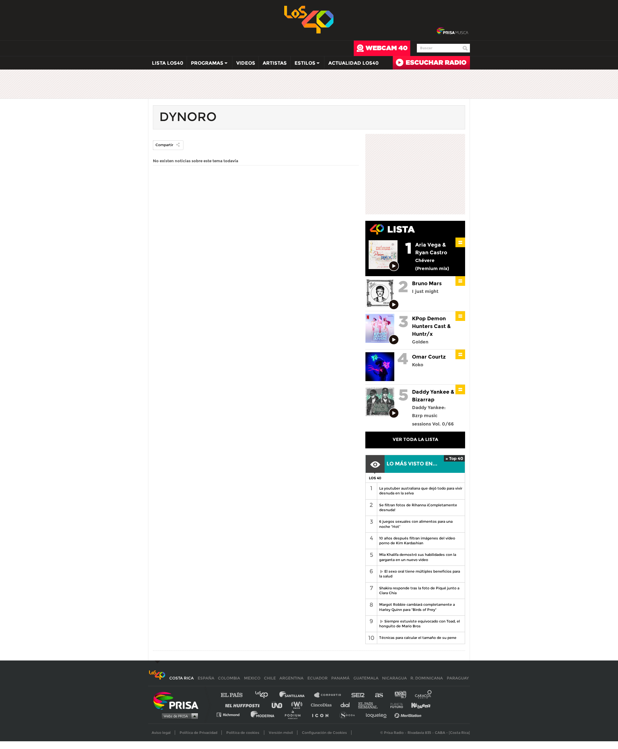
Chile (270, 678)
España (206, 678)
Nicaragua (394, 678)
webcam (382, 48)
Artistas (275, 63)
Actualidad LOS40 (353, 63)
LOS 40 (375, 478)
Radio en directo (431, 63)
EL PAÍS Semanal (371, 705)
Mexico (252, 678)
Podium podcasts (295, 714)
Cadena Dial (347, 705)
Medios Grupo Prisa (178, 716)
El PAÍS (235, 695)
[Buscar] (465, 48)
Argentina (291, 678)
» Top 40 (454, 458)
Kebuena (418, 705)
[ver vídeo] (394, 266)
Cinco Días (322, 705)
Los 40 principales (266, 695)
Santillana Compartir (330, 695)
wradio (298, 705)
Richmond (231, 714)
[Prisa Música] (452, 31)
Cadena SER (358, 695)
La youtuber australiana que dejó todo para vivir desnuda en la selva (420, 490)
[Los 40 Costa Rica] (157, 678)
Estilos (303, 64)
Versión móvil (281, 732)
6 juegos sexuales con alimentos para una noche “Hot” (416, 524)
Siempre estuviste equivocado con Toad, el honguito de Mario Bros (418, 623)
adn (399, 695)
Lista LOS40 (167, 63)
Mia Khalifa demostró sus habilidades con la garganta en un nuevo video (417, 557)
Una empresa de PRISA (178, 700)
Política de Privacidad (198, 732)
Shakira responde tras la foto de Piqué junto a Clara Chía (419, 590)
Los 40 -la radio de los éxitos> (309, 19)
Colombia (229, 678)
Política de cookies (242, 732)
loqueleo (377, 714)
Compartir (164, 145)
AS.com (379, 695)
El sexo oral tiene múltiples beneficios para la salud (418, 573)
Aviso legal (161, 732)
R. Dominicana (426, 678)
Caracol (423, 695)
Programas (205, 64)
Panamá (340, 678)
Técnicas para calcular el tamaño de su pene (417, 637)
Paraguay (458, 678)
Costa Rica (181, 678)
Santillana (296, 695)
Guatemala (366, 678)
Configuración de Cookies (324, 732)
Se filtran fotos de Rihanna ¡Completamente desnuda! (418, 507)
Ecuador (317, 678)
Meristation (408, 714)
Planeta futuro (395, 705)
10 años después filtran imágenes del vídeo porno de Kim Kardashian (417, 540)
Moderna (263, 714)
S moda (349, 714)
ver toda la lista (415, 439)
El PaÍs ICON (322, 714)
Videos (245, 63)
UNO (279, 705)
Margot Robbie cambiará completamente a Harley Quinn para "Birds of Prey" (417, 607)
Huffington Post (244, 705)
